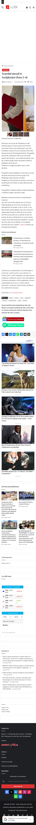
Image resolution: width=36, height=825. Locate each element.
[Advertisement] (18, 35)
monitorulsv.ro (18, 293)
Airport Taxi (5, 709)
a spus (22, 225)
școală (19, 300)
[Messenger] (14, 334)
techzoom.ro (18, 423)
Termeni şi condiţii (6, 761)
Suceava (25, 300)
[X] (6, 334)
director (17, 298)
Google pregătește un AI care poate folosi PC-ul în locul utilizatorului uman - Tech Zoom (17, 418)
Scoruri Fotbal (6, 711)
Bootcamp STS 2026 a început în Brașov (26, 503)
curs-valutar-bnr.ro (10, 632)
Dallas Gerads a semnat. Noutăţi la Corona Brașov (18, 672)
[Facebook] (3, 334)
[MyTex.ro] (12, 7)
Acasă (5, 66)
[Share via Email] (25, 334)
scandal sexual (12, 300)
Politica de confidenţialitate (9, 766)
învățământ (27, 298)
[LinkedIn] (10, 334)
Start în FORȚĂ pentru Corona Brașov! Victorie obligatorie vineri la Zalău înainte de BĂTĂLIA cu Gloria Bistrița (17, 687)
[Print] (28, 334)
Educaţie (10, 66)
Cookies (3, 757)
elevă (21, 298)
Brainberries (18, 368)
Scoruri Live (5, 707)
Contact (3, 740)
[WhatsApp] (17, 334)
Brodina (11, 298)
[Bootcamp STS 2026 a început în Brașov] (27, 495)
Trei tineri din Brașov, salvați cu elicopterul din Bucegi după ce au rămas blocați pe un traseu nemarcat (17, 680)
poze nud (4, 300)
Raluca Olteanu (7, 82)
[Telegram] (21, 334)
